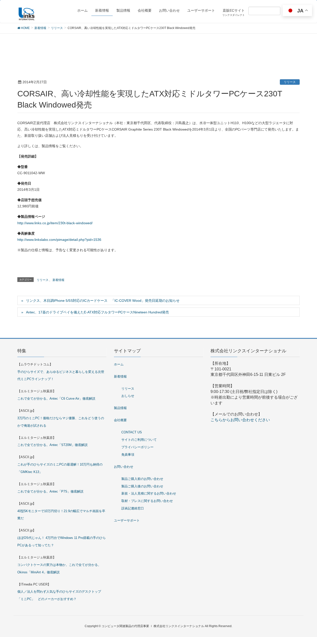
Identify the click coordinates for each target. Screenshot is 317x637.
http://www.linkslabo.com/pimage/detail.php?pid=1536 (59, 240)
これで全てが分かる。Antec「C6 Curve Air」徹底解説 (56, 398)
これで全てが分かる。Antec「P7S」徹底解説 (50, 491)
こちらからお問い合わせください (240, 420)
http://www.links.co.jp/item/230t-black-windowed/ (55, 223)
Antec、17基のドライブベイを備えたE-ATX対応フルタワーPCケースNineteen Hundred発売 (97, 312)
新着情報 (58, 280)
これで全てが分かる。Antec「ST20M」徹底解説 (52, 445)
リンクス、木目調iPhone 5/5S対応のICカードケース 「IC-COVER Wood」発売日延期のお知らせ (103, 301)
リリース (290, 82)
